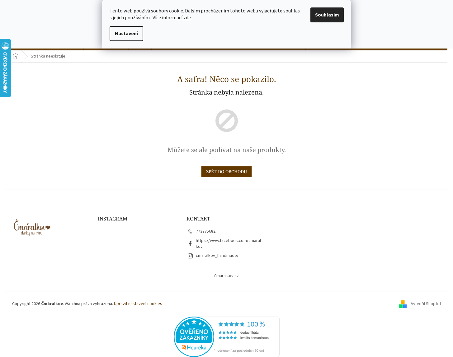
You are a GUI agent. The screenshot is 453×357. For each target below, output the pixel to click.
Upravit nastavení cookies (138, 304)
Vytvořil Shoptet (426, 304)
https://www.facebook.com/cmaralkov (228, 244)
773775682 (205, 231)
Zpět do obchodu (226, 171)
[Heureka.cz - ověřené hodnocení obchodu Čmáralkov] (227, 336)
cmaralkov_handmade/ (217, 256)
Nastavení (126, 33)
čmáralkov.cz (226, 276)
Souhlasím (327, 15)
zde (187, 17)
